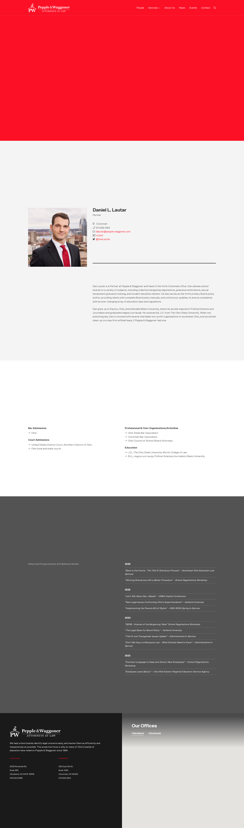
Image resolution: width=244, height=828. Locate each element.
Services (153, 8)
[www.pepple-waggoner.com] (49, 8)
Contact (205, 8)
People (140, 8)
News (182, 8)
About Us (169, 8)
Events (193, 8)
